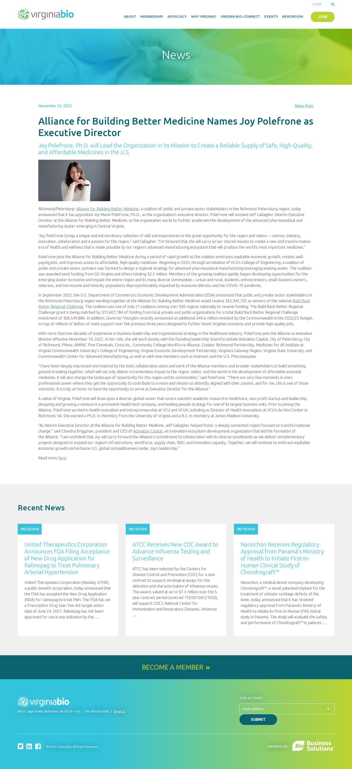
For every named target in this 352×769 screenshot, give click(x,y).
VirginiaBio (46, 14)
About (130, 16)
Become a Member (172, 667)
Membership (151, 16)
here (62, 458)
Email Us (119, 711)
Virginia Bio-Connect (240, 16)
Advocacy (177, 16)
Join (322, 17)
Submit (258, 719)
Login (316, 4)
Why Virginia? (203, 16)
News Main (304, 106)
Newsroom (292, 16)
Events (271, 16)
